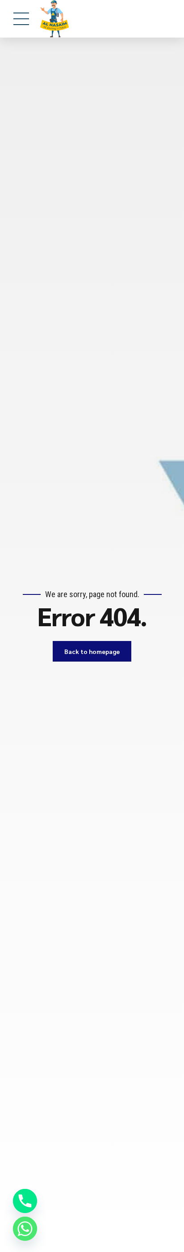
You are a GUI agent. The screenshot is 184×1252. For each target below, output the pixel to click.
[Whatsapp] (25, 1229)
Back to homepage (92, 651)
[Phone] (25, 1201)
